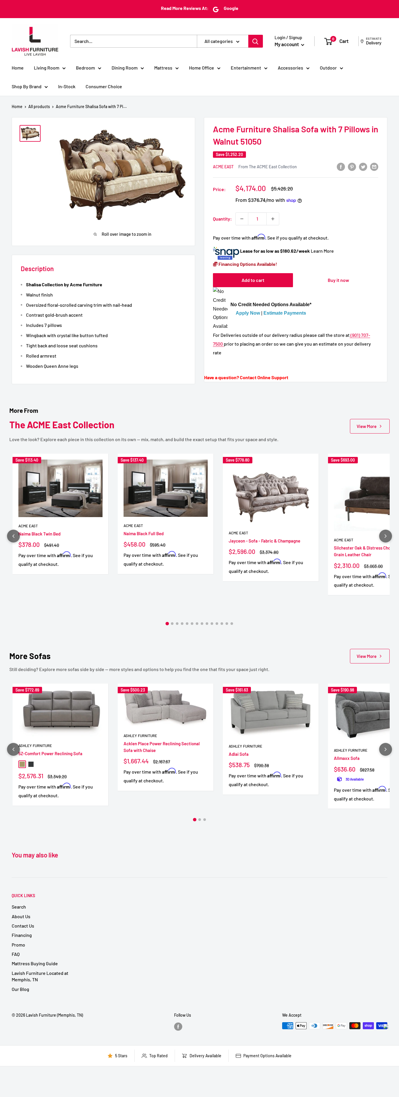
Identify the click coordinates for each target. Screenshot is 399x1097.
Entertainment (246, 67)
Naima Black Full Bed (144, 533)
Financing (22, 935)
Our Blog (20, 989)
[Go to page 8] (202, 623)
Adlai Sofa (239, 754)
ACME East (223, 166)
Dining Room (125, 67)
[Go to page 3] (177, 623)
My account (287, 44)
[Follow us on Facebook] (178, 1026)
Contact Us (23, 925)
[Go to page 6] (192, 623)
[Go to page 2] (172, 623)
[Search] (255, 41)
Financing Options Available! (247, 264)
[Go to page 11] (217, 623)
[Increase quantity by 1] (273, 219)
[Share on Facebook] (341, 166)
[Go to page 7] (197, 623)
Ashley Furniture (35, 745)
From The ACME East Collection (267, 166)
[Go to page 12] (222, 623)
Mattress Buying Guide (35, 963)
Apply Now (248, 313)
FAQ (16, 954)
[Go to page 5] (187, 623)
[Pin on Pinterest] (352, 166)
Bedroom (85, 67)
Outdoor (328, 67)
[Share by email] (374, 166)
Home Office (201, 67)
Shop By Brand (26, 86)
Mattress (163, 67)
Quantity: (222, 218)
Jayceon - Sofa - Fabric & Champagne (264, 540)
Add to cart (253, 280)
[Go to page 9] (207, 623)
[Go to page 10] (212, 623)
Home (18, 67)
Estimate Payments (284, 313)
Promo (18, 944)
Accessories (290, 67)
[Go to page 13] (226, 623)
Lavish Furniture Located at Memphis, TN (40, 976)
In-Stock (66, 86)
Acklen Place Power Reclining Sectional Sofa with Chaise (162, 747)
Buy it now (338, 280)
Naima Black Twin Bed (39, 533)
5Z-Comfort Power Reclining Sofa (50, 753)
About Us (21, 916)
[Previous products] (13, 536)
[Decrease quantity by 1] (242, 219)
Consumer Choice (104, 86)
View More (367, 426)
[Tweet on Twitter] (363, 166)
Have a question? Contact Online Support (246, 377)
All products (39, 106)
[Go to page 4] (182, 623)
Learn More (322, 251)
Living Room (46, 67)
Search (19, 906)
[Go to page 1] (167, 623)
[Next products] (385, 536)
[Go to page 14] (231, 623)
